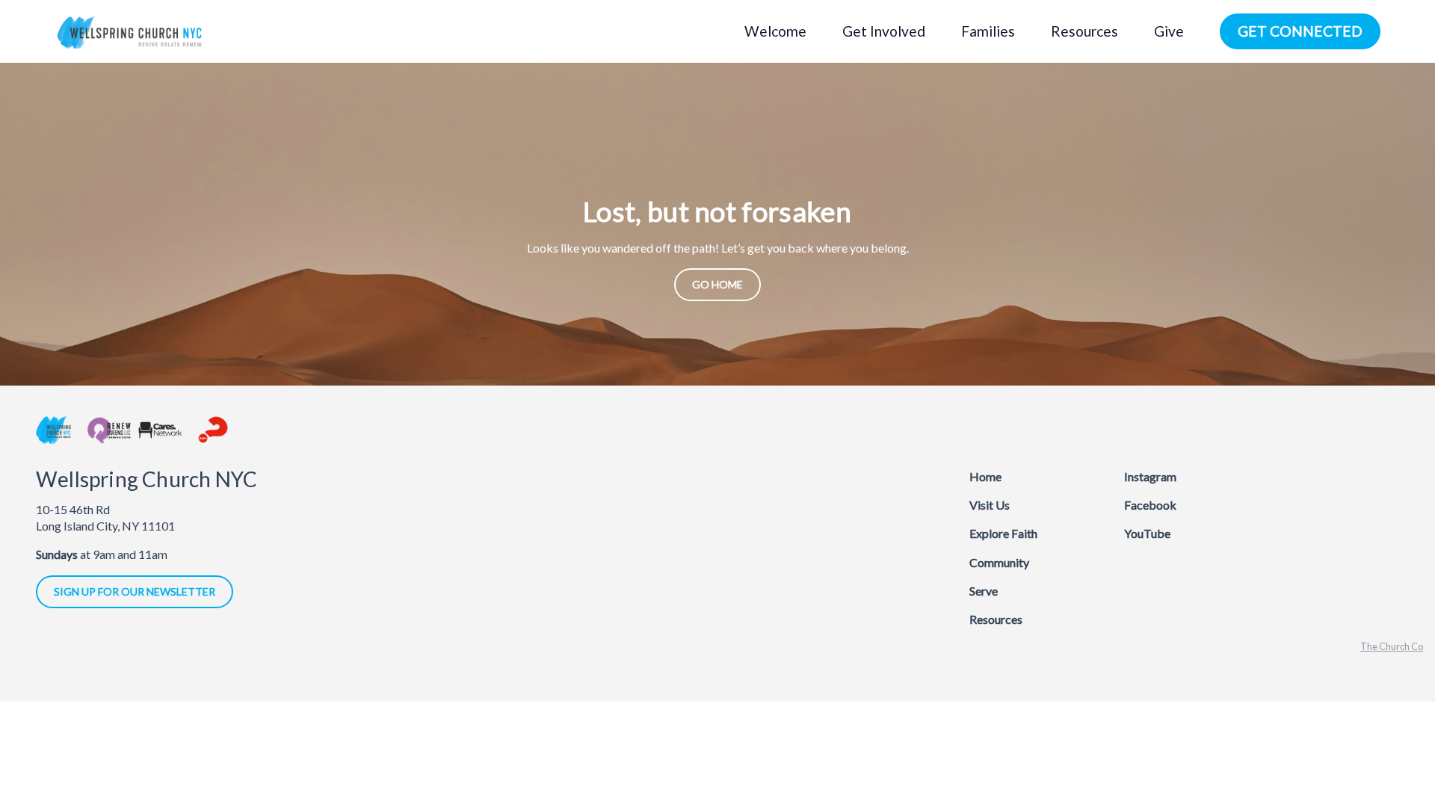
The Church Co (1391, 646)
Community (999, 562)
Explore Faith (1003, 533)
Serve (983, 591)
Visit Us (989, 505)
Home (985, 476)
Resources (995, 619)
